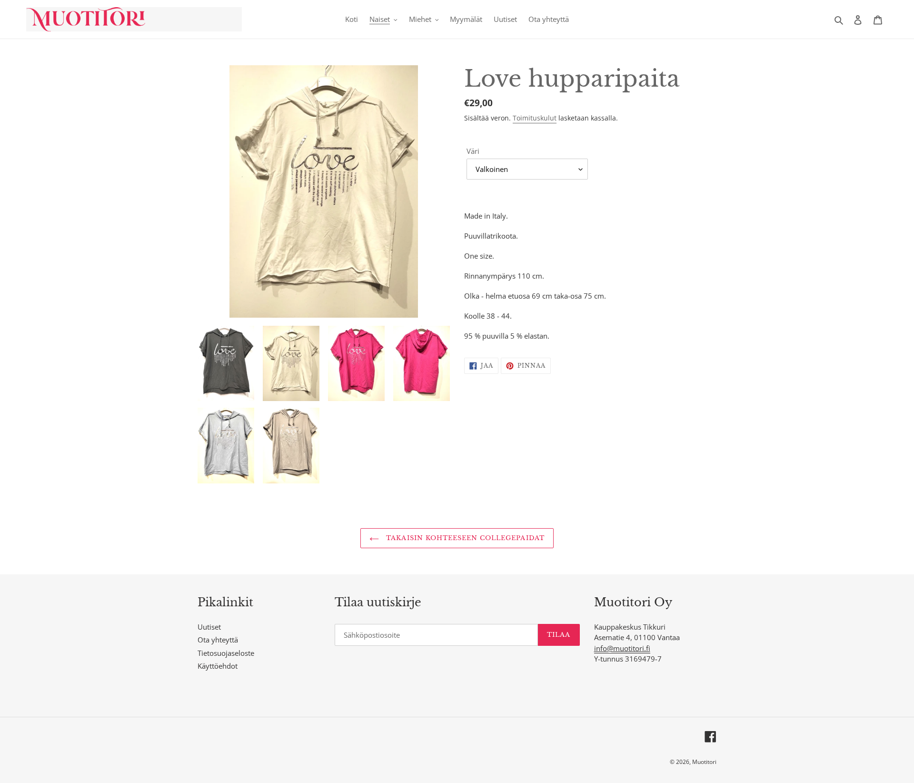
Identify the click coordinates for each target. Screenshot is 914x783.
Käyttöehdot (218, 666)
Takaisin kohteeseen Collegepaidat (464, 538)
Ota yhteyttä (218, 639)
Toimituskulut (534, 117)
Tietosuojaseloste (226, 653)
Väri (473, 151)
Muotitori (704, 762)
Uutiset (209, 627)
